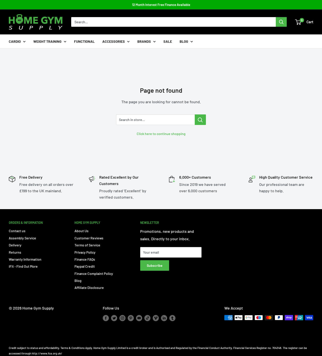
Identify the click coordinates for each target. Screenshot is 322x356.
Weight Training (47, 41)
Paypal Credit (84, 266)
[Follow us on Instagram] (122, 318)
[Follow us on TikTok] (147, 318)
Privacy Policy (85, 252)
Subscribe (155, 265)
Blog (184, 41)
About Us (81, 231)
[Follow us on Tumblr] (172, 318)
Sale (167, 41)
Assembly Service (22, 238)
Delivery (15, 245)
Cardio (15, 41)
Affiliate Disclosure (89, 287)
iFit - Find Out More (23, 266)
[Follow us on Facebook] (106, 318)
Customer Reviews (88, 238)
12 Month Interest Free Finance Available (161, 5)
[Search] (281, 22)
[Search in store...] (200, 119)
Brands (144, 41)
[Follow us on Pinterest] (131, 318)
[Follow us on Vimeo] (156, 318)
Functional (84, 41)
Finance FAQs (84, 259)
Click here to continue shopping (161, 134)
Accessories (113, 41)
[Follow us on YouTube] (139, 318)
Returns (15, 252)
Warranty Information (25, 259)
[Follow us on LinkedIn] (164, 318)
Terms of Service (87, 245)
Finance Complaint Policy (93, 273)
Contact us (17, 231)
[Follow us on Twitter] (114, 318)
